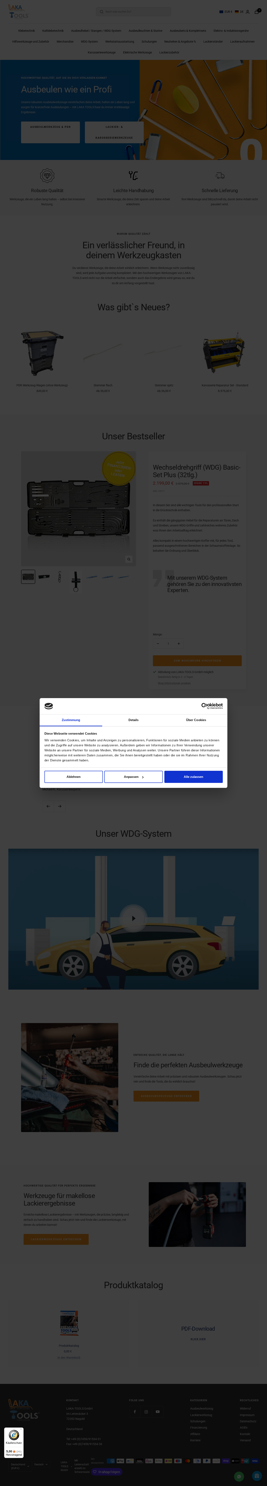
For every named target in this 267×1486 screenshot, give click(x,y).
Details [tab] (133, 720)
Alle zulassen (193, 777)
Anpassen (131, 777)
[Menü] (21, 1430)
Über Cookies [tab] (196, 720)
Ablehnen (74, 777)
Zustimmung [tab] (71, 720)
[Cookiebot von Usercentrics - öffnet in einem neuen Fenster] (204, 706)
